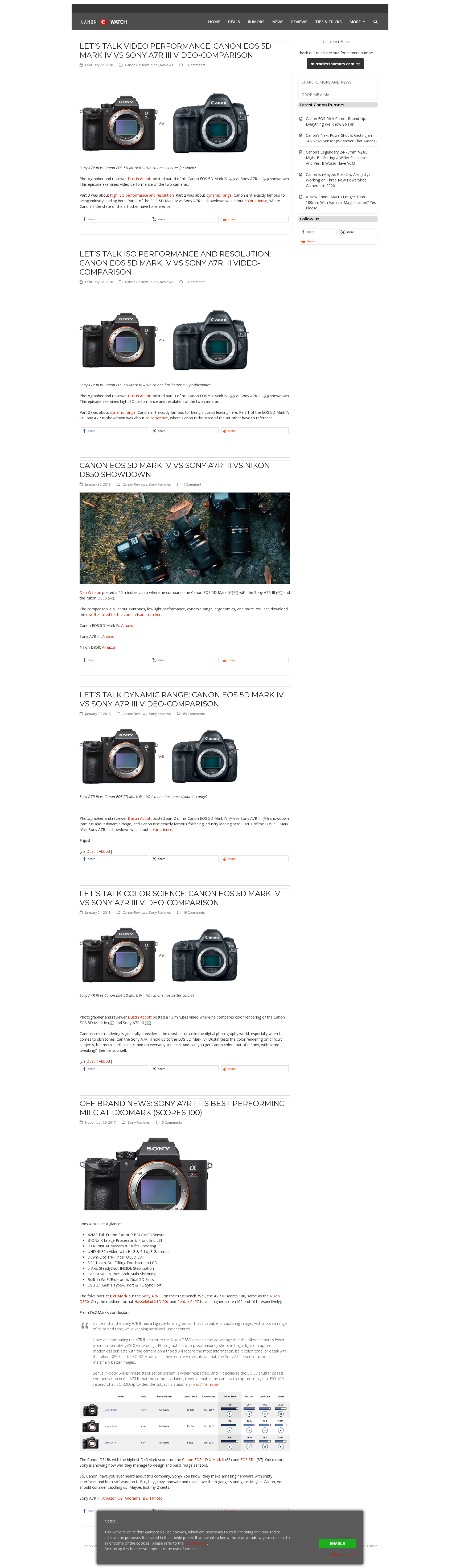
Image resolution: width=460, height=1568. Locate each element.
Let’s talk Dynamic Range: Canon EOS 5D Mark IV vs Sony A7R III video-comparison (182, 699)
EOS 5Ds (248, 1459)
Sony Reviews (162, 65)
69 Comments (194, 713)
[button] (375, 21)
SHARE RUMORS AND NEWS (326, 82)
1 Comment (192, 484)
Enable (337, 1543)
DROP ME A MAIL (317, 94)
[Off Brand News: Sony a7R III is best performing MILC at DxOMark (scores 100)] (146, 1169)
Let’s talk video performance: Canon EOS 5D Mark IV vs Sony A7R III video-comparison (175, 51)
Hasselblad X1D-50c (151, 1301)
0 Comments (196, 65)
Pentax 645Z (188, 1301)
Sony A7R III (152, 1295)
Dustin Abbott (140, 178)
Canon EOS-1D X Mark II (203, 1459)
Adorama (133, 1498)
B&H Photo (153, 1498)
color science (256, 200)
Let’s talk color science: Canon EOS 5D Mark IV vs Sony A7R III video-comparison (180, 898)
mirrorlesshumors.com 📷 (335, 63)
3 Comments (172, 1122)
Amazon (128, 625)
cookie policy (196, 1543)
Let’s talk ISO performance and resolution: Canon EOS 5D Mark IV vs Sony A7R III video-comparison (175, 262)
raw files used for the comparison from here (124, 614)
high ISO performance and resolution (142, 195)
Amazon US (112, 1498)
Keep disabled (344, 1554)
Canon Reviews (137, 65)
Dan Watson (90, 592)
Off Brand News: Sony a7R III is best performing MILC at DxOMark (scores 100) (182, 1108)
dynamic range (219, 195)
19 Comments (194, 912)
